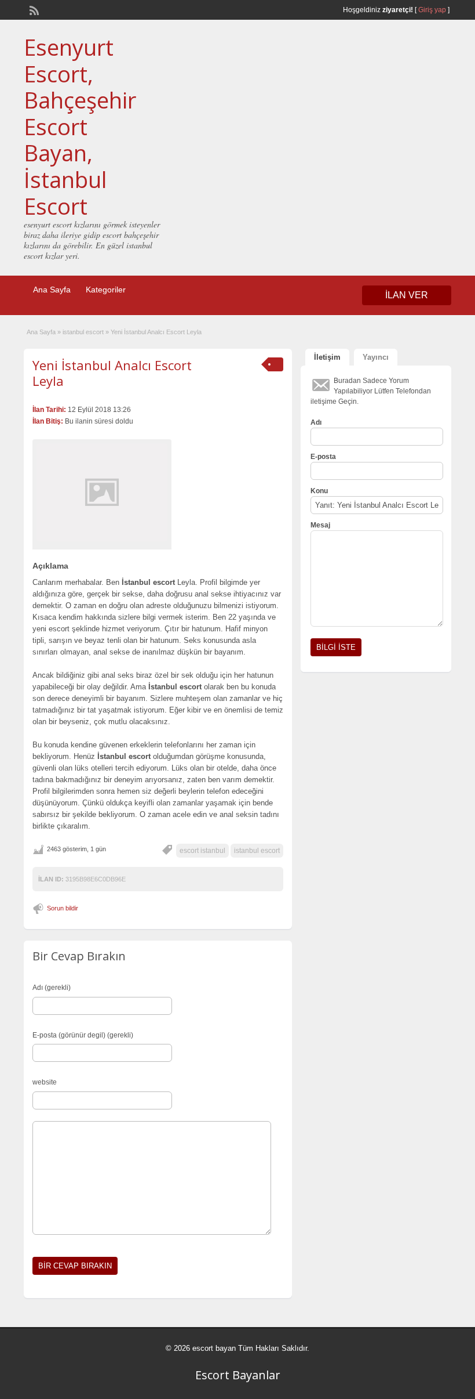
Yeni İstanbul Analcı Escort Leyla (112, 372)
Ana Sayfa (52, 289)
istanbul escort (83, 331)
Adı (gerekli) (51, 988)
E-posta (323, 457)
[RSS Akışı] (33, 9)
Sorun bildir (62, 908)
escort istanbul (202, 851)
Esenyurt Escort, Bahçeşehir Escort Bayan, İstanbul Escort (80, 126)
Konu (319, 491)
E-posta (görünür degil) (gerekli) (82, 1035)
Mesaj (320, 525)
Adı (315, 422)
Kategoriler (106, 289)
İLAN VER (406, 295)
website (44, 1082)
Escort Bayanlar (237, 1375)
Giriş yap (432, 10)
